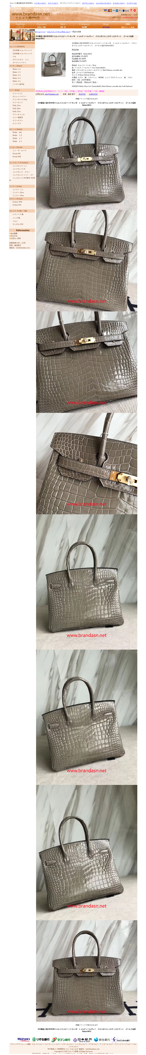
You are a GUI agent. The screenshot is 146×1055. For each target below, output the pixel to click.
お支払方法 (93, 94)
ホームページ (40, 32)
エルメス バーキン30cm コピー (59, 32)
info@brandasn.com (52, 94)
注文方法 (82, 94)
